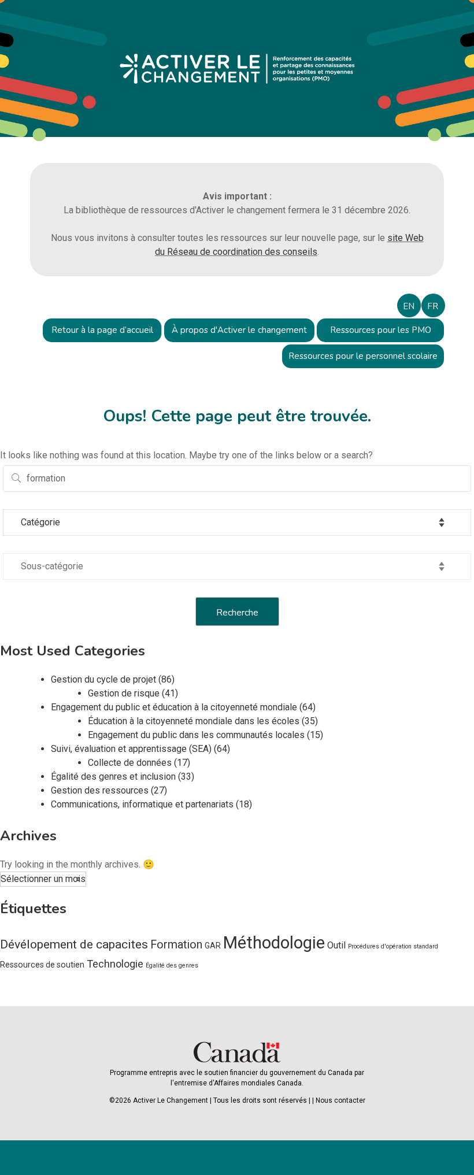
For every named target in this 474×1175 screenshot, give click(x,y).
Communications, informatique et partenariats (142, 804)
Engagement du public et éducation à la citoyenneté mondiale (174, 707)
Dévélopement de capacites (74, 944)
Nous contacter (340, 1100)
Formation (176, 944)
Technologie (115, 964)
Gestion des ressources (100, 790)
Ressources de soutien (42, 964)
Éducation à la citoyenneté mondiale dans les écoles (193, 721)
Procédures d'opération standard (393, 946)
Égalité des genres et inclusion (113, 776)
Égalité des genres (172, 965)
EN (408, 306)
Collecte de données (130, 762)
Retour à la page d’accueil (102, 330)
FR (432, 306)
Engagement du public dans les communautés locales (196, 734)
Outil (336, 945)
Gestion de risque (124, 693)
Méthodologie (274, 942)
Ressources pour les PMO (380, 330)
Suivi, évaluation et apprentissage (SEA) (131, 748)
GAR (213, 945)
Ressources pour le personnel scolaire (363, 356)
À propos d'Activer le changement (239, 330)
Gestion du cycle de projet (103, 679)
